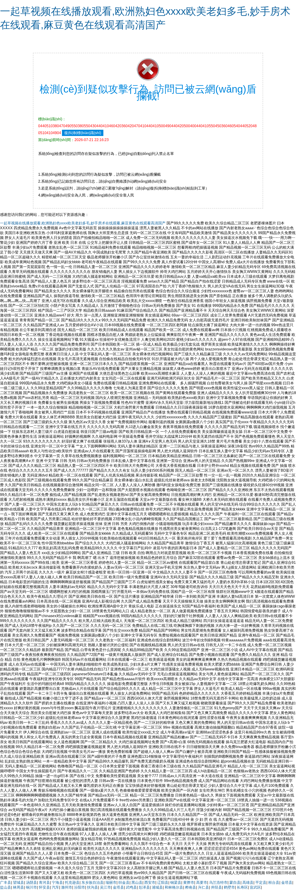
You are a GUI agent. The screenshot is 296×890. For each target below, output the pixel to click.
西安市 (149, 882)
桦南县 (190, 887)
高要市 (201, 882)
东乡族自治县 (92, 882)
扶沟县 (92, 887)
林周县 (18, 887)
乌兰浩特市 (218, 882)
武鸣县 (131, 887)
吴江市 (105, 887)
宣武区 (255, 887)
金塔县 (286, 882)
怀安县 (44, 887)
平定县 (260, 882)
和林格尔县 (174, 887)
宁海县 (57, 882)
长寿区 (242, 887)
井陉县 (216, 887)
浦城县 (157, 887)
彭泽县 (144, 887)
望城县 (18, 882)
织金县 (124, 882)
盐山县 (5, 887)
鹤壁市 (229, 887)
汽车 (55, 887)
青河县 (44, 882)
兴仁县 (203, 887)
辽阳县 (162, 882)
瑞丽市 (111, 882)
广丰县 (5, 882)
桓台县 (273, 882)
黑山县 (136, 882)
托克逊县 (72, 882)
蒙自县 (234, 882)
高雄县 (247, 882)
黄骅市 (188, 882)
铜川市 (31, 887)
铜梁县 (175, 882)
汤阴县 (31, 882)
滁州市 (66, 887)
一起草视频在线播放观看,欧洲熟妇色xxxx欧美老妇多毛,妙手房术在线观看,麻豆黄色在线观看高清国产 (83, 223)
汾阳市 (79, 887)
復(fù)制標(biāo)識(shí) (82, 133)
